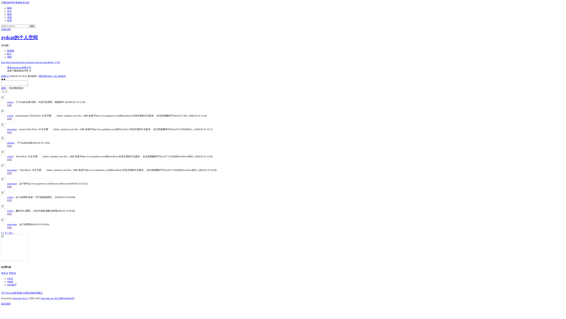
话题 (9, 17)
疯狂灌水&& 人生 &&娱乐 (52, 76)
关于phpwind (7, 293)
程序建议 (37, 293)
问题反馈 (28, 293)
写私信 (12, 273)
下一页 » (9, 233)
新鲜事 (10, 51)
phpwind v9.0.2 (20, 298)
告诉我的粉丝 (16, 88)
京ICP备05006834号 (64, 298)
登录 (3, 29)
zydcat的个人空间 (19, 37)
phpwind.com (47, 298)
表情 (3, 88)
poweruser (12, 129)
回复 (5, 76)
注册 (8, 29)
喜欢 (9, 14)
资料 (9, 57)
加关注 (4, 273)
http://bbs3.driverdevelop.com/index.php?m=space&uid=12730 (30, 62)
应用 (9, 20)
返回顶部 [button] (6, 304)
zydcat (10, 102)
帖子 (9, 54)
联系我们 (19, 293)
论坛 (9, 11)
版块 (9, 8)
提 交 (4, 91)
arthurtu (10, 143)
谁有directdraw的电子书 (19, 67)
